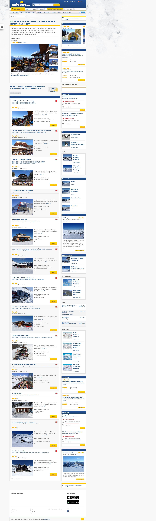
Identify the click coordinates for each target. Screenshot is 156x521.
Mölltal (51, 337)
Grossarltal (38, 220)
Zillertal (38, 132)
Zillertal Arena (66, 97)
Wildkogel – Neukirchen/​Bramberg (72, 113)
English (80, 1)
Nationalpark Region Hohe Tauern (70, 98)
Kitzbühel (43, 161)
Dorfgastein (65, 415)
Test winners (66, 1)
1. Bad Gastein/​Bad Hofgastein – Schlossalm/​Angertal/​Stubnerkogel (32, 249)
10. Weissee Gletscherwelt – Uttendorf (23, 422)
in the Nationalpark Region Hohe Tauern (72, 56)
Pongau (33, 220)
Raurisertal (38, 308)
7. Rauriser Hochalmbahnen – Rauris (22, 306)
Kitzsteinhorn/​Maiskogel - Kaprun (72, 432)
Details (53, 125)
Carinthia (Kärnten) (23, 337)
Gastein (37, 221)
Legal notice (14, 511)
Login (31, 512)
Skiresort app (71, 493)
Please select (69, 9)
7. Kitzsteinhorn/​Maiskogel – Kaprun (22, 278)
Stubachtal (38, 423)
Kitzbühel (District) (36, 161)
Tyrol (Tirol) (22, 132)
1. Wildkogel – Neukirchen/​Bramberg (23, 101)
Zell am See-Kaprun (40, 279)
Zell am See (34, 103)
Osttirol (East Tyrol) (29, 192)
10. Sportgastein (16, 393)
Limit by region (16, 92)
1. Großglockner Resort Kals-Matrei (22, 190)
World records (72, 1)
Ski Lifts (59, 12)
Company (32, 511)
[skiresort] (20, 4)
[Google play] (73, 504)
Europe (13, 102)
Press (12, 512)
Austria (17, 102)
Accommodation (67, 12)
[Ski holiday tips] (82, 12)
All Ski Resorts (14, 12)
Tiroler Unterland (28, 132)
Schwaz (34, 132)
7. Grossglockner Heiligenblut (20, 335)
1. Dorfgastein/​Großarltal (19, 219)
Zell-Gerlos (43, 132)
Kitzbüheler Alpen (36, 162)
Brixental (42, 162)
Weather (54, 12)
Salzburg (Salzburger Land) (25, 102)
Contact (13, 509)
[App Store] (73, 499)
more (43, 114)
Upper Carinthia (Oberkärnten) (34, 337)
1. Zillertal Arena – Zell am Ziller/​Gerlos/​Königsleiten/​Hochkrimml (31, 130)
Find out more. (46, 519)
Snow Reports (47, 12)
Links (31, 509)
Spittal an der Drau (45, 337)
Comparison (39, 12)
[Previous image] (63, 36)
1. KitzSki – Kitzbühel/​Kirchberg (21, 159)
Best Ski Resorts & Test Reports (27, 12)
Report (82, 109)
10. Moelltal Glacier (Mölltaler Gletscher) (24, 364)
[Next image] (84, 36)
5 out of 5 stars (22, 42)
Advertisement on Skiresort (55, 509)
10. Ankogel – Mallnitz (18, 451)
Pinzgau (33, 102)
